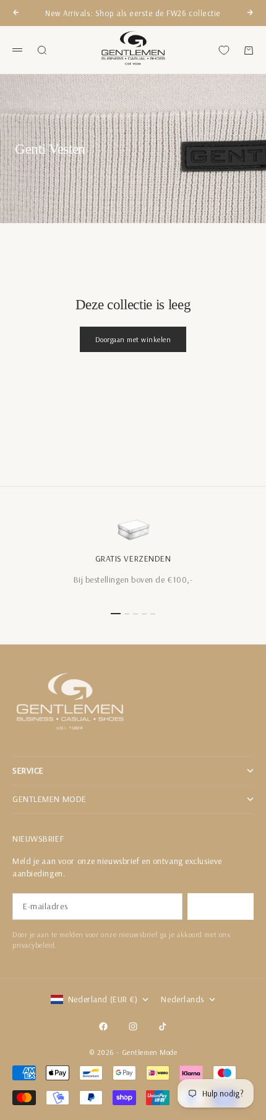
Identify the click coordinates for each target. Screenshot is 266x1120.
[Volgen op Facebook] (103, 1026)
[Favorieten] (224, 50)
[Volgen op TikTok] (163, 1026)
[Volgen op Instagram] (133, 1026)
